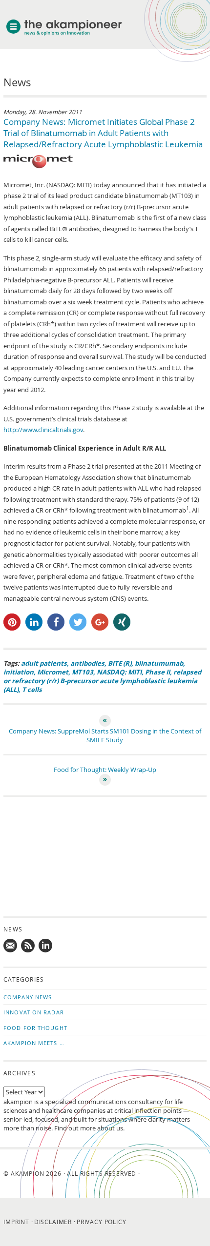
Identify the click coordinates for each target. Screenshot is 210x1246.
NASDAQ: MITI (119, 672)
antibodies (87, 663)
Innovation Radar (33, 1012)
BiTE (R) (119, 663)
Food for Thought (35, 1027)
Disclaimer (53, 1222)
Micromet (52, 672)
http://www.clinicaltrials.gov (43, 429)
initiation (18, 672)
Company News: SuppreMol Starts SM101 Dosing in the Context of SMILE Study (105, 735)
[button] (12, 622)
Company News (27, 997)
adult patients (44, 663)
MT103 (82, 672)
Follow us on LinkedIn (46, 946)
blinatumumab (159, 663)
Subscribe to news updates (28, 946)
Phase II (157, 672)
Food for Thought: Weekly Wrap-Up (105, 769)
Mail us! (10, 946)
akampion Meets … (33, 1043)
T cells (32, 689)
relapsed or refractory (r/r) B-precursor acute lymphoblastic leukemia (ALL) (102, 681)
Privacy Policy (101, 1222)
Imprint (16, 1222)
